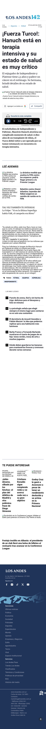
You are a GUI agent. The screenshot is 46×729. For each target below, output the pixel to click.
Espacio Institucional (13, 656)
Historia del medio (12, 682)
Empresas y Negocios (13, 639)
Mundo (8, 632)
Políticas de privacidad (14, 676)
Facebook (6, 584)
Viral (7, 652)
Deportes (14, 26)
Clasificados (10, 669)
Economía (9, 616)
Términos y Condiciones (14, 672)
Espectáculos (10, 629)
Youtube (28, 584)
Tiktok (17, 584)
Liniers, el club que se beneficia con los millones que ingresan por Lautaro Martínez (22, 242)
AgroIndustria (10, 646)
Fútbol (16, 278)
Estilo (7, 642)
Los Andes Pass (11, 662)
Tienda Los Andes (12, 666)
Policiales (9, 622)
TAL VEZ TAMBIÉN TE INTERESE (18, 207)
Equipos (25, 278)
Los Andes (4, 26)
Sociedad (9, 619)
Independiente (10, 281)
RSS (7, 679)
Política (8, 613)
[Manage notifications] (41, 719)
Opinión (8, 636)
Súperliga (36, 278)
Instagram (12, 584)
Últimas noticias (11, 609)
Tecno (7, 649)
